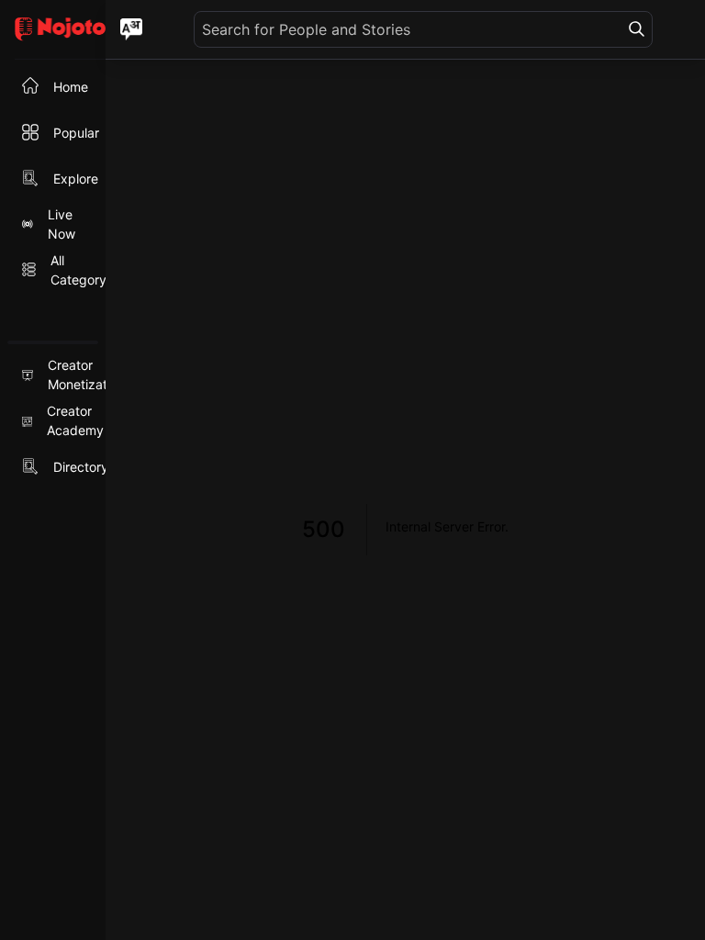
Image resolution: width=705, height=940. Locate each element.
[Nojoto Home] (53, 30)
